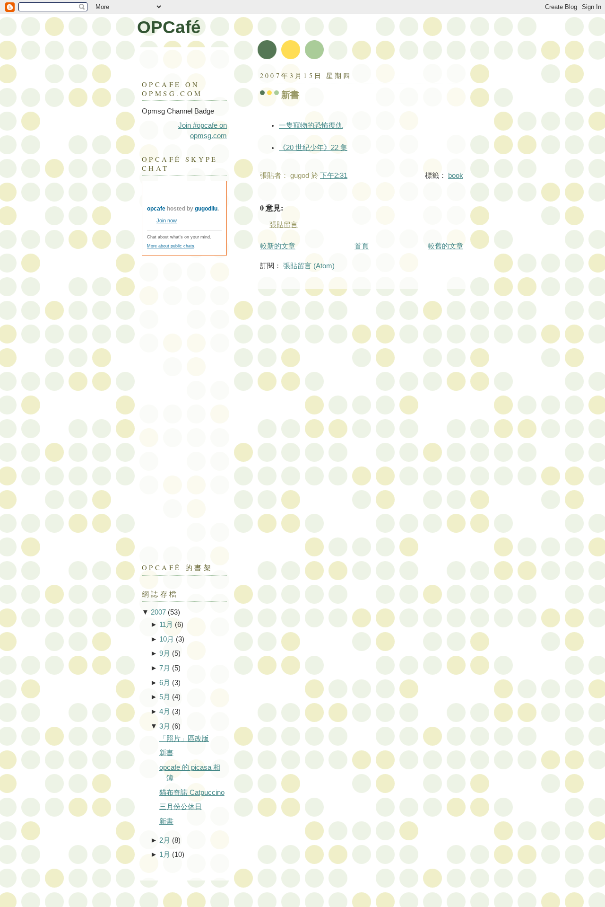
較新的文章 (277, 246)
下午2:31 (333, 175)
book (455, 175)
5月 (164, 697)
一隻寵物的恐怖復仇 (311, 125)
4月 (164, 711)
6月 (164, 683)
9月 (164, 653)
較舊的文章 (445, 246)
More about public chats (170, 246)
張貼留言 (283, 225)
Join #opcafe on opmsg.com (202, 131)
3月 (164, 726)
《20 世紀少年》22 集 (313, 147)
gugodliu (206, 208)
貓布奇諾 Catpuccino (192, 792)
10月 (166, 639)
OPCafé (169, 27)
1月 (164, 854)
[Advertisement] (179, 404)
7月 (164, 668)
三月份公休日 (180, 806)
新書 (290, 94)
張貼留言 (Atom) (309, 266)
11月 (166, 624)
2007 (158, 612)
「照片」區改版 (184, 738)
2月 (164, 840)
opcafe (156, 208)
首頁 (361, 246)
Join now (166, 220)
